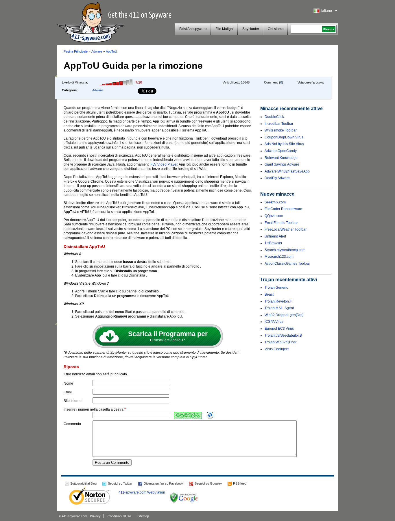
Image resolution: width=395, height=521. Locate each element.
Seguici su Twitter (120, 483)
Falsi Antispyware (193, 29)
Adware (96, 51)
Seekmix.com (275, 202)
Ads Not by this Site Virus (284, 144)
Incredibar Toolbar (279, 124)
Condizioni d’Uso (119, 516)
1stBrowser (273, 243)
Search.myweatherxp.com (285, 250)
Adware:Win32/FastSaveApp (287, 171)
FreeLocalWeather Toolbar (286, 229)
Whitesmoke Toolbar (281, 130)
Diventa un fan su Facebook (163, 483)
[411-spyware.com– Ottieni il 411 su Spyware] (90, 21)
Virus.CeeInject (277, 349)
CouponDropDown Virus (284, 137)
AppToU (111, 51)
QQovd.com (274, 216)
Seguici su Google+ (208, 483)
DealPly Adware (277, 178)
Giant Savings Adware (282, 164)
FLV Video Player (163, 164)
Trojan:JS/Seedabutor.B (283, 335)
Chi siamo (276, 29)
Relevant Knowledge (281, 158)
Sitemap (143, 516)
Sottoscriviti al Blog (83, 483)
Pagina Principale (76, 51)
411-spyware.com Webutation (142, 492)
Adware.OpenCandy (281, 151)
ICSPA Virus (274, 322)
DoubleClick (274, 117)
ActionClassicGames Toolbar (287, 264)
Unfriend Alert (275, 236)
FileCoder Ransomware (283, 209)
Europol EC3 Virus (279, 329)
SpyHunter (250, 29)
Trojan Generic (276, 287)
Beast (269, 294)
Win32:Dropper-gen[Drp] (284, 315)
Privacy (95, 516)
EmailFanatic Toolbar (281, 223)
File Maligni (224, 29)
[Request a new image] (210, 415)
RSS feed (239, 483)
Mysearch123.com (279, 257)
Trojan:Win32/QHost (280, 342)
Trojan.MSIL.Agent (279, 308)
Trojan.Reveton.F (278, 301)
